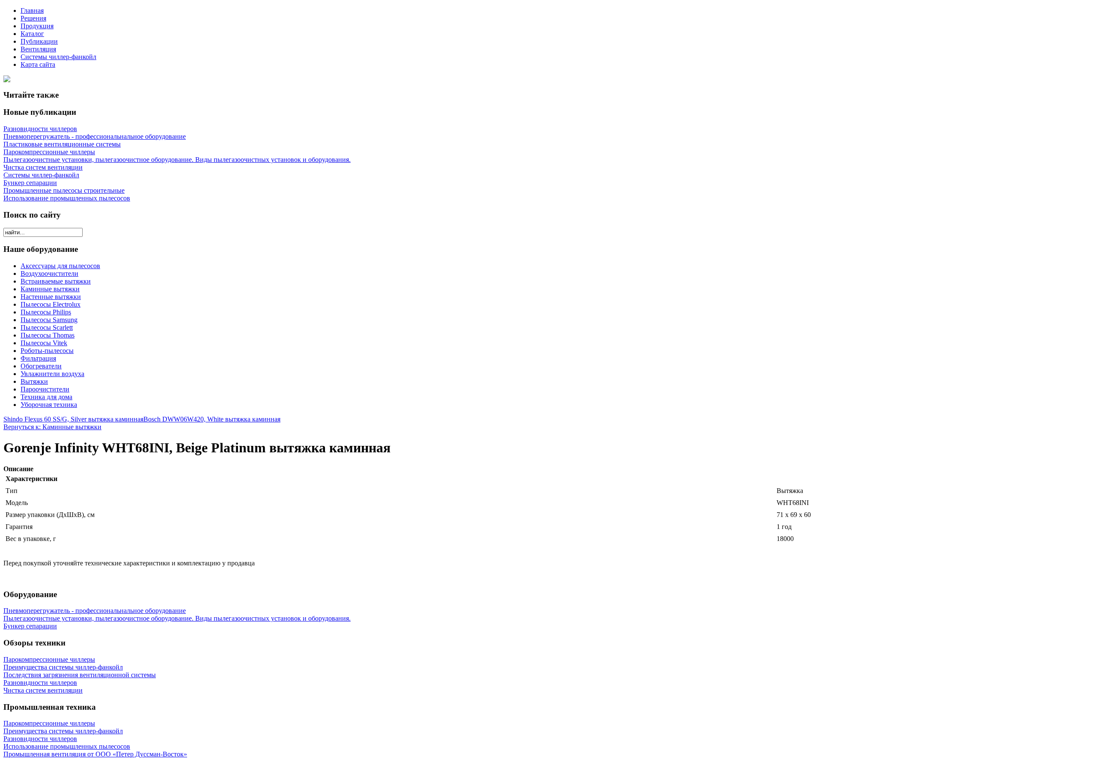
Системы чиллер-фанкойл (58, 56)
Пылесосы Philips (46, 312)
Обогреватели (41, 366)
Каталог (32, 33)
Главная (32, 10)
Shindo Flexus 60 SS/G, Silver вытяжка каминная (73, 419)
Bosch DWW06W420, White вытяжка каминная (211, 419)
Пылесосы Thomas (47, 335)
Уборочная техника (49, 404)
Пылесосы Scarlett (47, 327)
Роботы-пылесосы (47, 350)
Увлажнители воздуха (52, 373)
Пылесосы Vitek (44, 343)
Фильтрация (38, 358)
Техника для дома (46, 396)
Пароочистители (45, 389)
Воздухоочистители (49, 273)
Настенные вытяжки (51, 296)
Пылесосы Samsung (49, 319)
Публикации (39, 41)
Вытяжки (34, 381)
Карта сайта (38, 64)
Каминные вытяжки (50, 289)
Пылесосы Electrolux (50, 304)
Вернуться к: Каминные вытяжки (52, 426)
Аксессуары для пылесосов (60, 265)
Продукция (37, 26)
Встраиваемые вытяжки (56, 281)
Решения (33, 18)
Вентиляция (38, 49)
